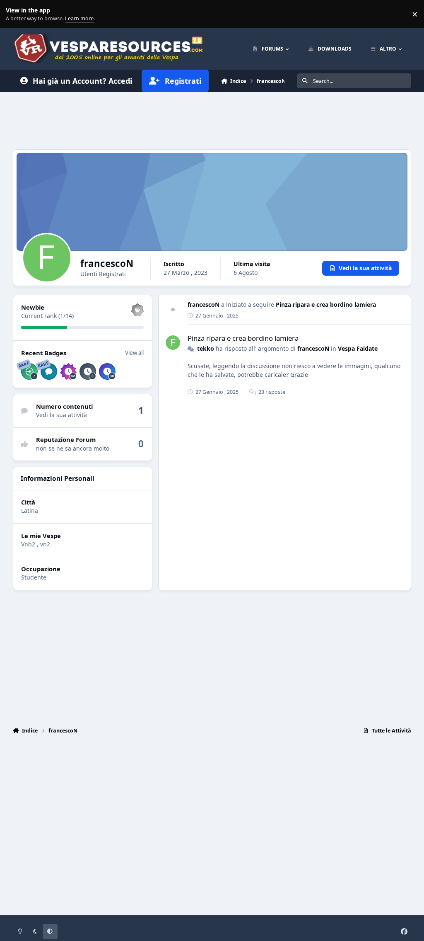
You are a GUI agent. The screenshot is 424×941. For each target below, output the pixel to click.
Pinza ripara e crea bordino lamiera (326, 304)
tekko (205, 348)
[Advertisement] (212, 119)
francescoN (203, 304)
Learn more (16, 14)
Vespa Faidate (358, 348)
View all (134, 353)
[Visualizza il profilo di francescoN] (173, 342)
